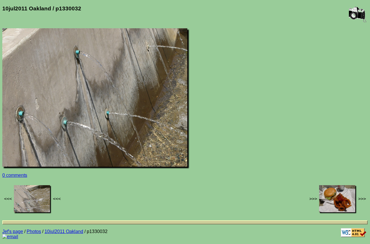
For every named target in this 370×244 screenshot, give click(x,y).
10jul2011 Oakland (64, 231)
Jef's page (12, 231)
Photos (34, 231)
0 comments (14, 175)
